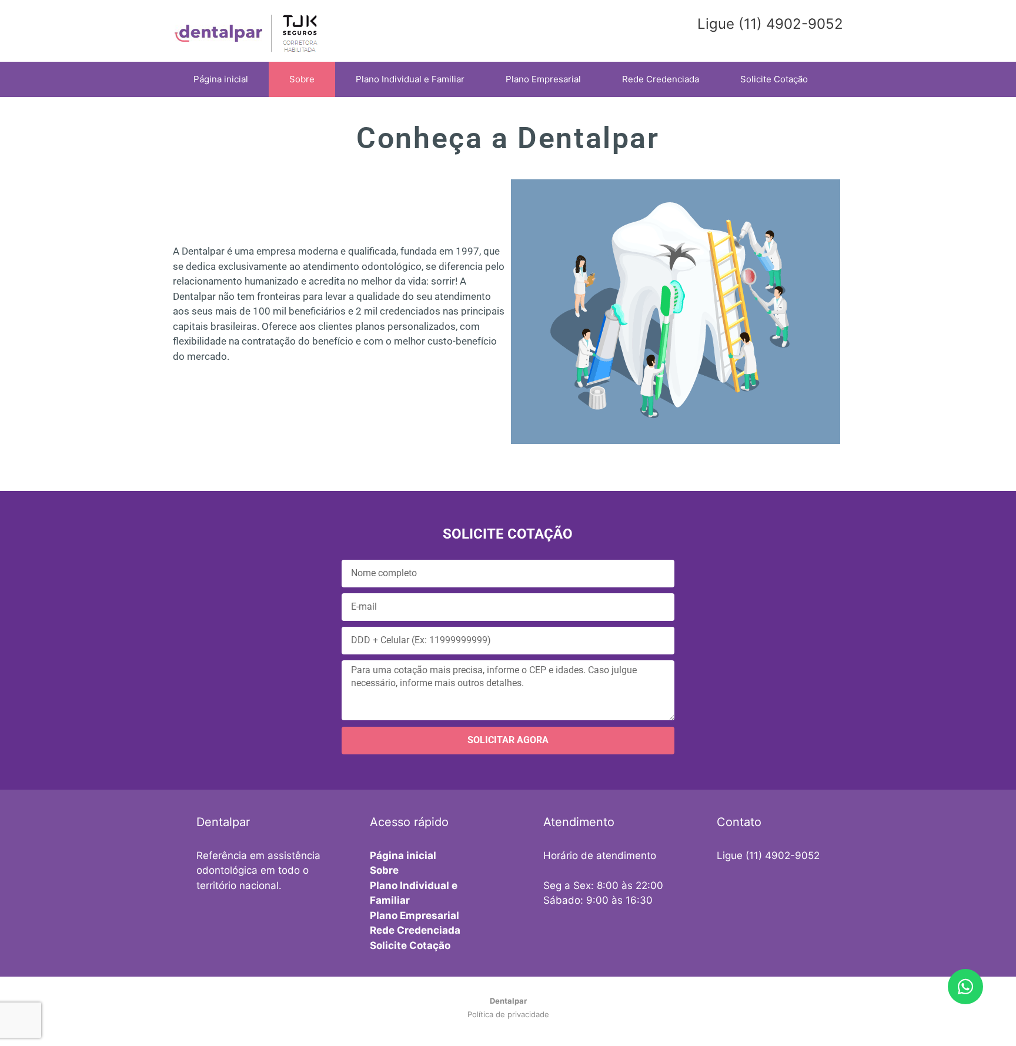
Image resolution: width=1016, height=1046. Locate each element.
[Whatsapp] (965, 986)
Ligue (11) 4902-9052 (768, 855)
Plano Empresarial (543, 79)
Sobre (302, 79)
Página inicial (220, 79)
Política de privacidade (508, 1014)
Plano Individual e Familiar (410, 79)
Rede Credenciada (660, 79)
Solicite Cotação (774, 79)
